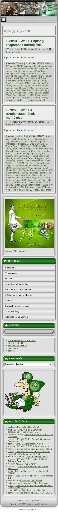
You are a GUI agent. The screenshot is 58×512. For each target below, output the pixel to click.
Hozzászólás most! (37, 100)
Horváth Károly (36, 76)
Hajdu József (19, 148)
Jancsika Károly (28, 151)
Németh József (20, 168)
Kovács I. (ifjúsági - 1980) (18, 83)
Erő (27, 500)
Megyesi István (42, 158)
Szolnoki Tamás (34, 182)
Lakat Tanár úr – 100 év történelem (33, 483)
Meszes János (19, 85)
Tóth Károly (30, 187)
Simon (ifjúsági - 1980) (23, 93)
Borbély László (21, 71)
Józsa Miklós (44, 151)
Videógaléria (11, 273)
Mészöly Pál (38, 161)
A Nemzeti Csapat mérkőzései (19, 295)
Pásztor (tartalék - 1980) (41, 170)
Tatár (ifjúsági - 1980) (16, 97)
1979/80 (40, 136)
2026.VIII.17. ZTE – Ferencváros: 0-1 (32, 446)
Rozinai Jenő (45, 173)
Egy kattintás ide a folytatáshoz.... (21, 57)
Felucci (11, 483)
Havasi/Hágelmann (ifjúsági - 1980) (30, 73)
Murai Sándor (43, 163)
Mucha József (28, 163)
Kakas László (12, 153)
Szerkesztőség (12, 311)
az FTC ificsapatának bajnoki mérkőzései (33, 66)
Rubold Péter (25, 175)
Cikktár (8, 300)
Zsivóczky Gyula (14, 100)
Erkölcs (20, 500)
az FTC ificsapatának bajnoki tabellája (24, 68)
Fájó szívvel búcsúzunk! (28, 427)
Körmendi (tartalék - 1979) (26, 156)
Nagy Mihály (12, 165)
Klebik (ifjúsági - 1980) (24, 78)
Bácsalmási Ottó (26, 144)
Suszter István (39, 175)
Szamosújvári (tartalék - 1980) (36, 177)
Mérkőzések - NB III (17, 345)
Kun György (30, 464)
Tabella (11, 351)
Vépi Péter (11, 190)
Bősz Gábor (34, 71)
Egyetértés (36, 500)
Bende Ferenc (12, 146)
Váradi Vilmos (43, 187)
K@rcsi (17, 52)
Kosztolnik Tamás (14, 81)
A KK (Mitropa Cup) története (18, 289)
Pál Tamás (24, 170)
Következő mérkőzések (29, 454)
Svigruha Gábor (13, 177)
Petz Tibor (26, 90)
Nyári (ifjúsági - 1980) (24, 88)
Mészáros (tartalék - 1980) (18, 161)
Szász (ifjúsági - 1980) (23, 95)
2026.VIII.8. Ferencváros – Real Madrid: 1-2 (28, 467)
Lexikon (8, 278)
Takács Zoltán (41, 95)
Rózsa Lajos (12, 175)
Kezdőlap (9, 268)
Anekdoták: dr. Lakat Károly (35, 490)
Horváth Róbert (13, 151)
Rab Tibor (33, 173)
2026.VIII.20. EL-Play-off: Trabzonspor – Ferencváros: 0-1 (25, 431)
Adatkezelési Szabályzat (16, 317)
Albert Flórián (19, 139)
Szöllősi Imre (20, 182)
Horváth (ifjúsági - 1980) (17, 76)
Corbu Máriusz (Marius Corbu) (29, 444)
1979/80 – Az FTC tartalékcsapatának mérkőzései (20, 113)
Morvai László (34, 85)
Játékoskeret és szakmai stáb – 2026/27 (30, 435)
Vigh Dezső (22, 190)
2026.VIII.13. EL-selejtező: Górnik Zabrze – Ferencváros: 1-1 (27, 460)
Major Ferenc (28, 158)
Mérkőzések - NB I (16, 343)
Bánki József (41, 144)
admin (11, 439)
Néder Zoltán (25, 165)
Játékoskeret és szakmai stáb (22, 340)
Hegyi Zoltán (32, 148)
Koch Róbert (41, 78)
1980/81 (40, 63)
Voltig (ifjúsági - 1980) (37, 97)
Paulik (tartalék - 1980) (16, 173)
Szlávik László (35, 180)
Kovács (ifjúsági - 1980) (35, 81)
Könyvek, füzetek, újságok (17, 306)
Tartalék (20, 63)
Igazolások (13, 348)
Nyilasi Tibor (12, 170)
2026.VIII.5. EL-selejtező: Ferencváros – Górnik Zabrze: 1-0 (30, 486)
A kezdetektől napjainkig (16, 284)
